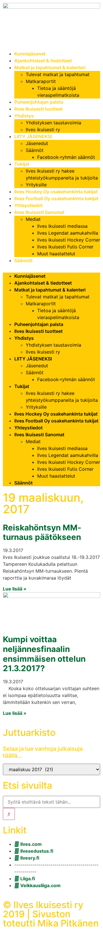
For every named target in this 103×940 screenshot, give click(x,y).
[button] (51, 268)
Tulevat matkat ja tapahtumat (58, 74)
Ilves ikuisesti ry (43, 129)
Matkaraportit (41, 81)
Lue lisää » (14, 589)
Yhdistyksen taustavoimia (53, 123)
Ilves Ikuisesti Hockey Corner (68, 240)
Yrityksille (36, 185)
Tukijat (21, 164)
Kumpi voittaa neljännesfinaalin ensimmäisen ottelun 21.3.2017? (44, 653)
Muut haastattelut (56, 253)
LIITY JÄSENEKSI (33, 136)
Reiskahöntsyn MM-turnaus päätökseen (42, 532)
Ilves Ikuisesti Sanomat (39, 212)
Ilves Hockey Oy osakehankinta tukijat (56, 191)
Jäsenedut (37, 143)
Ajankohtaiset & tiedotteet (43, 60)
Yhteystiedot (28, 205)
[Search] (9, 814)
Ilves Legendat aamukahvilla (67, 233)
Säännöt (34, 150)
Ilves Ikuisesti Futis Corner (65, 247)
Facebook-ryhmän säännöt (66, 157)
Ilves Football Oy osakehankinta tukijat (56, 198)
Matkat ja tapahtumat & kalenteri (50, 67)
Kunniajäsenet (29, 54)
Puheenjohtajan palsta (38, 102)
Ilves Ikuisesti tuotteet (38, 109)
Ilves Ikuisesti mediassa (62, 226)
